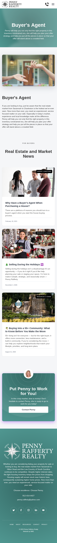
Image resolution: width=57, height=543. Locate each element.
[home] (12, 4)
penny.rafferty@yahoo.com (28, 500)
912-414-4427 (28, 496)
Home (12, 524)
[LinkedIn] (36, 510)
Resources (27, 524)
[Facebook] (13, 510)
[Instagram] (28, 510)
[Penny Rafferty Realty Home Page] (28, 452)
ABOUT (18, 524)
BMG (32, 531)
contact (36, 524)
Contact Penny (28, 410)
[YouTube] (43, 510)
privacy (44, 524)
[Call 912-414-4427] (47, 4)
